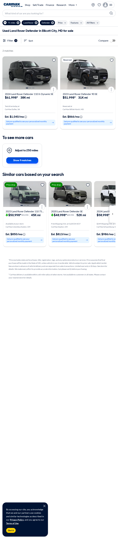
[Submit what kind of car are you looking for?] (111, 13)
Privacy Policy (17, 519)
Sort (31, 40)
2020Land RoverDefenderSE (67, 211)
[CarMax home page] (13, 5)
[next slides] (112, 213)
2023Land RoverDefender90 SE (80, 93)
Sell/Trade (38, 5)
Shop (27, 5)
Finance (50, 5)
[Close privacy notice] (44, 506)
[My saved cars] (99, 5)
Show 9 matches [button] (22, 160)
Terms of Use (12, 523)
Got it (11, 530)
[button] (11, 22)
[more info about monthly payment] (25, 117)
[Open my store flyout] (93, 5)
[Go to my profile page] (108, 5)
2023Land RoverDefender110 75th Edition (29, 211)
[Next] (54, 73)
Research (61, 5)
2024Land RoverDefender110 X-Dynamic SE (29, 93)
